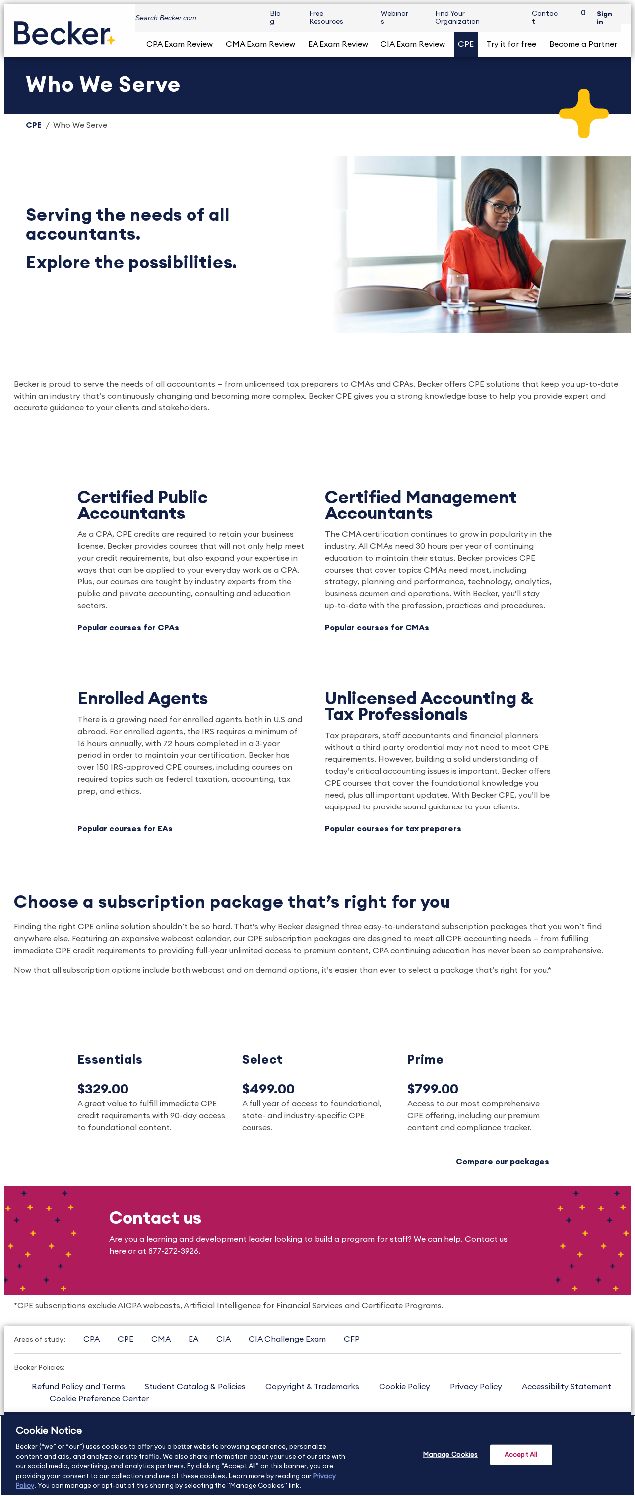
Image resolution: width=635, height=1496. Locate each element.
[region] (317, 1455)
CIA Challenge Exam (287, 1339)
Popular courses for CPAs (128, 628)
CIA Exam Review (413, 44)
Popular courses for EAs (125, 829)
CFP (352, 1339)
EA (193, 1339)
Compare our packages (502, 1162)
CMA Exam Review (260, 44)
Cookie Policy (404, 1387)
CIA (223, 1339)
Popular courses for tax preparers (393, 829)
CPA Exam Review (179, 44)
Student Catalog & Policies (195, 1387)
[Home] (65, 29)
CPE (466, 44)
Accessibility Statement (566, 1387)
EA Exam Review (338, 44)
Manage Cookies (450, 1454)
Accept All (521, 1454)
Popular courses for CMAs (377, 628)
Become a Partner (583, 44)
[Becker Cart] (580, 18)
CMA (161, 1339)
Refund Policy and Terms (78, 1387)
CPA (91, 1339)
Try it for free (511, 44)
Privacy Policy (476, 1387)
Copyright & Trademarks (312, 1387)
